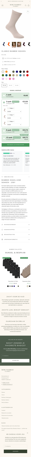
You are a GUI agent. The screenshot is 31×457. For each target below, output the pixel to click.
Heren (3, 395)
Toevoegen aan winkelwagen (15, 144)
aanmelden (15, 360)
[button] (15, 95)
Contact (3, 410)
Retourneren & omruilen (7, 415)
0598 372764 (6, 382)
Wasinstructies (5, 418)
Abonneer (15, 451)
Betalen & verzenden (6, 413)
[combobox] (11, 108)
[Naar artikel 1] (4, 44)
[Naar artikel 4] (19, 44)
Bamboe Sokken (5, 400)
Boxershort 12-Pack (13, 281)
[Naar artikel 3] (14, 45)
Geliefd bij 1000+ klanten (8, 150)
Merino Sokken (5, 402)
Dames (3, 392)
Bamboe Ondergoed (6, 397)
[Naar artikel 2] (9, 44)
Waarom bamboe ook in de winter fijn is (11, 426)
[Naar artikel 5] (24, 44)
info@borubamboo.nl (7, 384)
